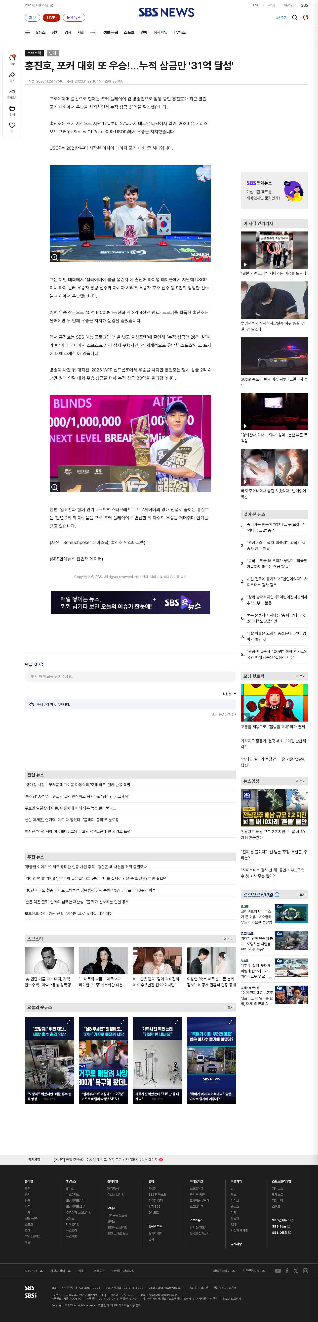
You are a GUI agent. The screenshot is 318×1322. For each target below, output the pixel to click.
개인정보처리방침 (123, 1271)
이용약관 (99, 1271)
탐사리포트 (155, 1225)
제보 (233, 1194)
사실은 (153, 1188)
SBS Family (224, 1271)
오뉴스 (70, 1218)
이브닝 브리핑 (115, 1194)
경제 (68, 32)
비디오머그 (196, 1180)
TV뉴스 (179, 32)
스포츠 (129, 32)
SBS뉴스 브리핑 (117, 1227)
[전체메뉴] (27, 32)
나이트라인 (73, 1224)
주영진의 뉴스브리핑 (78, 1212)
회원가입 (288, 5)
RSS (234, 1224)
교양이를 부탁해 (250, 988)
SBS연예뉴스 (280, 1219)
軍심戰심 (113, 1188)
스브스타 (34, 53)
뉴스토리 (71, 1230)
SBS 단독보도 (157, 1194)
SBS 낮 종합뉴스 (117, 1233)
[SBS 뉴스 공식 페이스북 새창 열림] (287, 1270)
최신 (27, 1188)
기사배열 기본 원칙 (207, 1298)
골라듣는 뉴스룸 (117, 1215)
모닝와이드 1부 (75, 1200)
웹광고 (82, 1271)
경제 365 (154, 1206)
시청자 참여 (60, 1271)
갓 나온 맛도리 (198, 1227)
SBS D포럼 (279, 1231)
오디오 (111, 1207)
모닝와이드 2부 (75, 1206)
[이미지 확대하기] (55, 257)
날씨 (233, 1188)
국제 (93, 32)
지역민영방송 (254, 1271)
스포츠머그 (196, 1188)
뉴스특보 (71, 1236)
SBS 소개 (34, 1271)
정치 (55, 32)
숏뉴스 (235, 1206)
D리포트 (154, 1212)
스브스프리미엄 (281, 1180)
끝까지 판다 (156, 1233)
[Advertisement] (130, 743)
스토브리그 (196, 1206)
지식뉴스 (277, 1188)
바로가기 (236, 1180)
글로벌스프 (247, 933)
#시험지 (281, 18)
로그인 (271, 5)
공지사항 (236, 1244)
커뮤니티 (277, 1200)
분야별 (29, 1180)
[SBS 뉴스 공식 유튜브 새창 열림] (278, 1271)
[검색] (295, 17)
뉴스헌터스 (73, 1194)
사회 (81, 32)
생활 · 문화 (31, 1218)
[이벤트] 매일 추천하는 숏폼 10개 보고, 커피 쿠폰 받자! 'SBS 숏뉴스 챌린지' (106, 1159)
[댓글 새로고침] (41, 664)
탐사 (151, 1239)
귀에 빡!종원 (197, 1194)
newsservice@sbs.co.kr (163, 1295)
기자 (233, 1212)
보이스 (111, 1221)
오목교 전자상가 (199, 1233)
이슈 (27, 1242)
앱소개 (235, 1218)
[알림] (305, 17)
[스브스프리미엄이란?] (278, 894)
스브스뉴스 (196, 1219)
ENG (256, 5)
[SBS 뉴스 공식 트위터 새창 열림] (296, 1271)
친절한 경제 (156, 1200)
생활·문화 (110, 32)
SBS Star (279, 1225)
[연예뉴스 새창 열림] (274, 190)
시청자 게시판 (239, 1230)
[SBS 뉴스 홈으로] (166, 12)
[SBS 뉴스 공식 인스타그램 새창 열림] (306, 1271)
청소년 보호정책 (232, 1298)
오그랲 (244, 906)
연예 (144, 32)
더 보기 (227, 938)
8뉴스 (41, 32)
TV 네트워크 (32, 1236)
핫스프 (244, 960)
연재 (151, 1180)
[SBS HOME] (304, 5)
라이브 (235, 1200)
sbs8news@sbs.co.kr (170, 1287)
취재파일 (160, 32)
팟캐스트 (277, 1194)
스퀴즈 (276, 1206)
